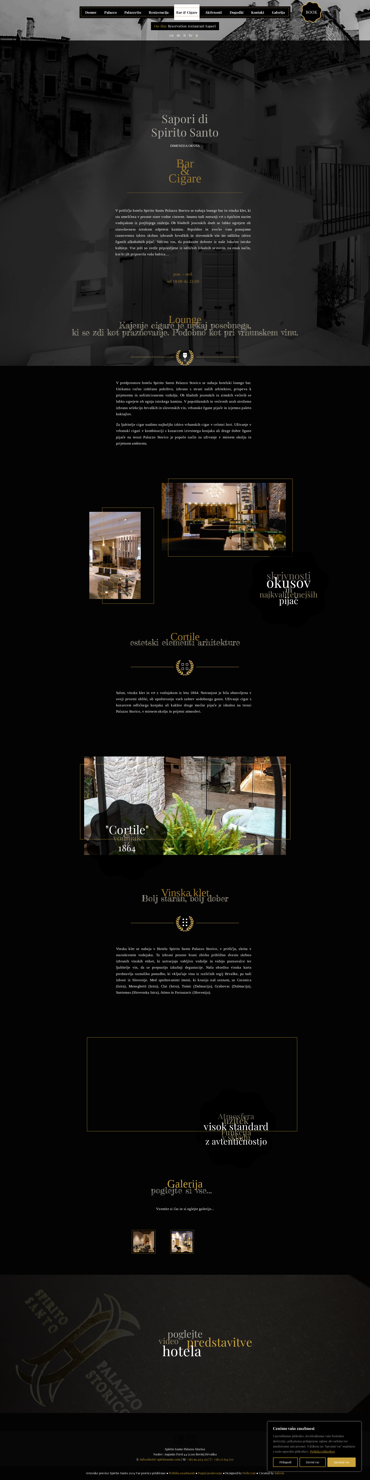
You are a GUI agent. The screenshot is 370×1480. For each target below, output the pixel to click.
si (196, 35)
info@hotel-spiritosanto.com (160, 1459)
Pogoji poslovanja (210, 1473)
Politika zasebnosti (182, 1473)
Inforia (279, 1473)
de (178, 35)
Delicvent (249, 1473)
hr (190, 35)
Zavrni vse (312, 1462)
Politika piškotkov (322, 1451)
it (185, 35)
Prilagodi (285, 1462)
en (171, 35)
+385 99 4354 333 (197, 1459)
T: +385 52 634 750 (221, 1459)
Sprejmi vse (341, 1462)
